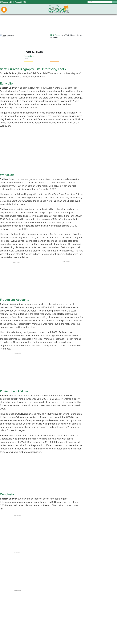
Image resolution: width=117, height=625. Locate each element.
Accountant (29, 56)
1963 (26, 59)
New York (65, 35)
